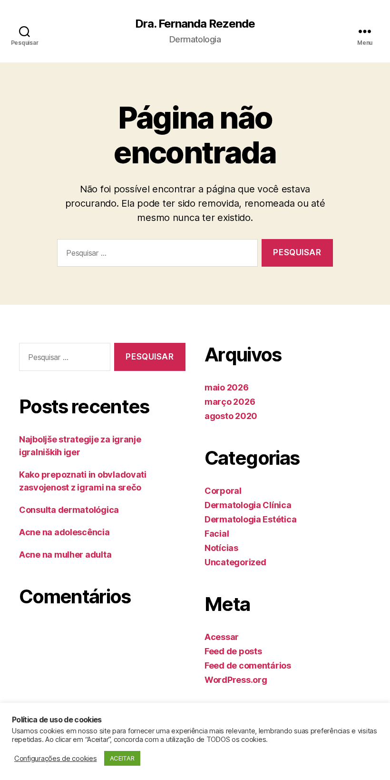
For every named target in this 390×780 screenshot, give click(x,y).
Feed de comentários (248, 665)
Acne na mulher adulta (65, 555)
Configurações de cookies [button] (55, 758)
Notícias (221, 548)
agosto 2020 (231, 416)
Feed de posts (233, 651)
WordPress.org (236, 680)
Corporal (223, 491)
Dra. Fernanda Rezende (195, 24)
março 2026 (230, 402)
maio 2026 (227, 387)
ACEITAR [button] (122, 758)
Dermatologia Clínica (248, 505)
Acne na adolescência (64, 532)
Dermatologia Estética (250, 519)
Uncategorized (235, 562)
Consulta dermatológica (69, 510)
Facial (217, 534)
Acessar (222, 637)
